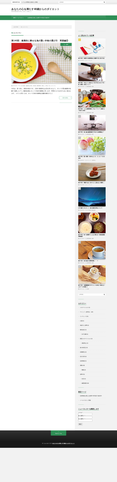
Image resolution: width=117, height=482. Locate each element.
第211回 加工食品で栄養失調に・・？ (88, 260)
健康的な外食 (29, 85)
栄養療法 (82, 352)
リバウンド (89, 60)
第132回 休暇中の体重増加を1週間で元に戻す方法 (91, 58)
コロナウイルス (84, 307)
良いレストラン (52, 85)
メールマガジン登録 (85, 400)
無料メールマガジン (18, 17)
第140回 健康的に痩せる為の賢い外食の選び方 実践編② (39, 40)
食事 (67, 44)
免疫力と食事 (83, 325)
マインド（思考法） (91, 160)
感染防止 (84, 343)
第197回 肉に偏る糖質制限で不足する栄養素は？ (91, 132)
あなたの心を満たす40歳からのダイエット (35, 9)
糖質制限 (39, 85)
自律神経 (82, 361)
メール (80, 412)
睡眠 (83, 370)
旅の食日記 (83, 347)
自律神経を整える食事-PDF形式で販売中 (38, 17)
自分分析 (82, 356)
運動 (81, 365)
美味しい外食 (45, 85)
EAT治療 (89, 210)
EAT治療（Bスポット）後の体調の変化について (90, 208)
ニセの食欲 (22, 85)
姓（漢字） (81, 415)
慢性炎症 (93, 210)
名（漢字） (81, 418)
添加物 (34, 85)
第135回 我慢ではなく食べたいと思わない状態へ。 (91, 182)
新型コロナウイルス (85, 338)
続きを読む (65, 97)
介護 (81, 321)
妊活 (83, 378)
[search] (104, 2)
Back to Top (58, 433)
